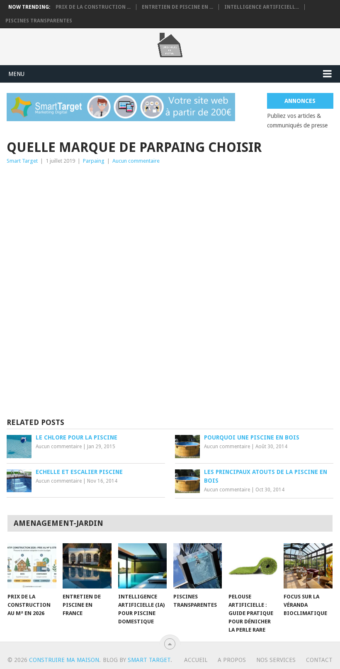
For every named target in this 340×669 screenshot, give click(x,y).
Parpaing (93, 161)
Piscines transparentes (38, 21)
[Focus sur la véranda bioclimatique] (308, 565)
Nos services (276, 660)
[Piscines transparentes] (197, 565)
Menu (16, 74)
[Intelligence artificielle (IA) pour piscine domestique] (142, 565)
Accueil (195, 660)
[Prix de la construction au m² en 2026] (31, 565)
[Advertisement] (170, 228)
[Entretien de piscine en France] (87, 565)
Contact (319, 660)
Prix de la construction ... (93, 7)
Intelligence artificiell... (261, 7)
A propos (232, 660)
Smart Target (22, 161)
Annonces (300, 101)
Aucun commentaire (136, 161)
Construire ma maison (64, 660)
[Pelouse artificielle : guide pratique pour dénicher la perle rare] (252, 565)
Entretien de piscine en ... (177, 7)
